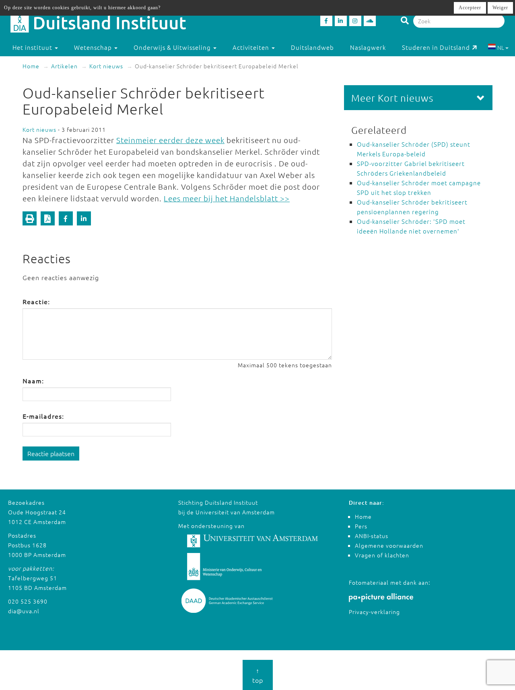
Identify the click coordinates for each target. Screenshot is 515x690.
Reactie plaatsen (50, 453)
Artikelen (64, 66)
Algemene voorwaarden (389, 545)
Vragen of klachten (382, 555)
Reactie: (36, 301)
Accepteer (470, 7)
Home (31, 66)
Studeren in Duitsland (436, 47)
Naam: (33, 380)
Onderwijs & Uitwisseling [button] (173, 47)
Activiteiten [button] (252, 47)
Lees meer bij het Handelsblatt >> (227, 198)
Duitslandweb (312, 47)
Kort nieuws (106, 66)
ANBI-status (371, 536)
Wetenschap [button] (93, 47)
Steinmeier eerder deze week (170, 140)
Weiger (500, 7)
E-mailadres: (43, 416)
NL (500, 47)
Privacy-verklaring (374, 612)
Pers (361, 526)
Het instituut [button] (33, 47)
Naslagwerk (368, 47)
